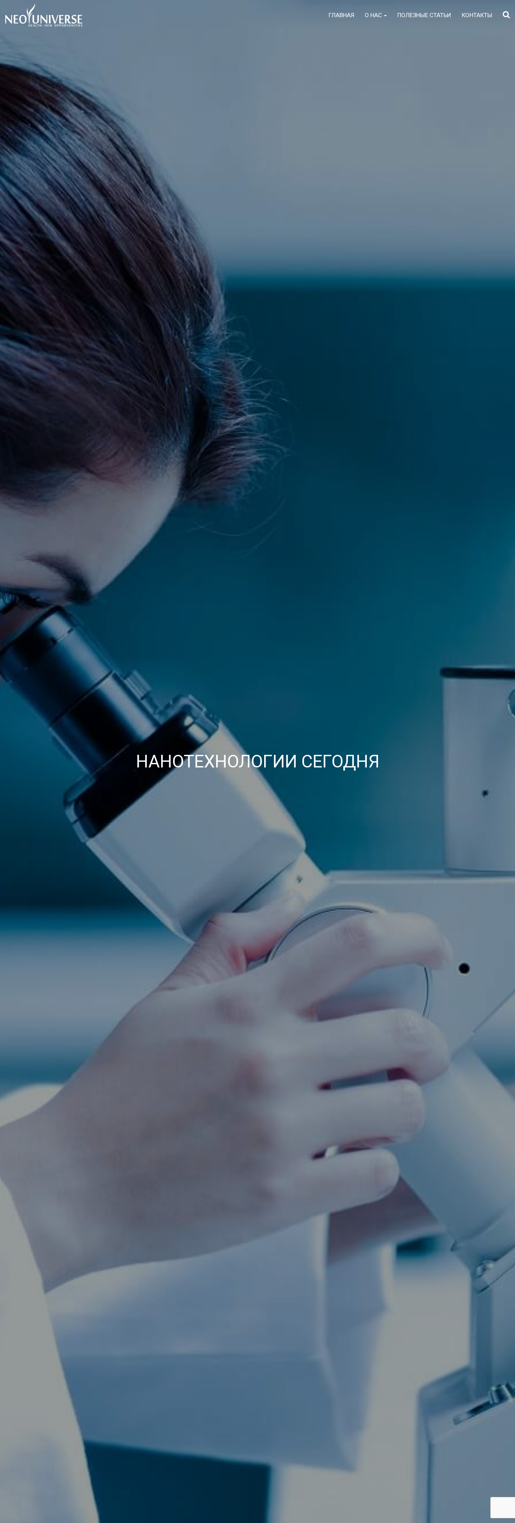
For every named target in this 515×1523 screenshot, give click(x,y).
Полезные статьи (424, 15)
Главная (341, 15)
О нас (374, 15)
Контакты (477, 15)
